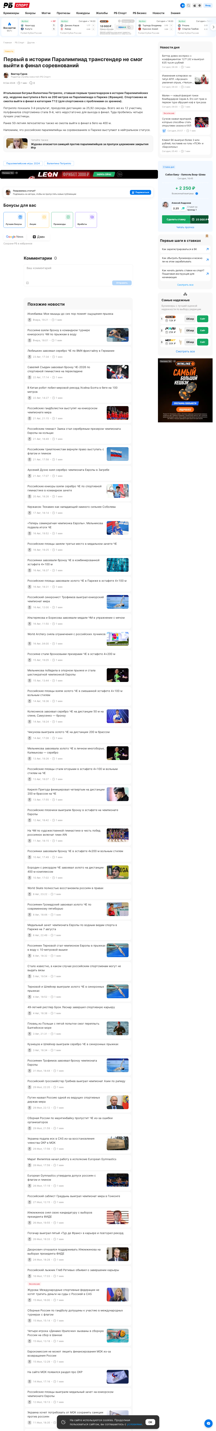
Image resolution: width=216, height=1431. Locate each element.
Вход (208, 5)
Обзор (190, 318)
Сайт (202, 318)
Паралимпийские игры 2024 (23, 163)
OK (150, 1422)
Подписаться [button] (142, 192)
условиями (134, 1424)
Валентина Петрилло (59, 163)
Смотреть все (185, 284)
